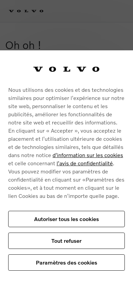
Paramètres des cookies (66, 262)
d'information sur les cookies (88, 155)
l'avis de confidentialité (85, 163)
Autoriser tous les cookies (66, 219)
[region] (66, 168)
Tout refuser (66, 240)
